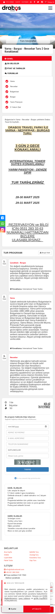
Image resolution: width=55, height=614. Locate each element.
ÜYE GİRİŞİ (10, 2)
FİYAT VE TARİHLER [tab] (16, 68)
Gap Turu (33, 560)
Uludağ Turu (34, 555)
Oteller (6, 555)
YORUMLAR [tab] (12, 73)
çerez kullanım (24, 598)
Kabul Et (37, 609)
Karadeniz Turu (35, 558)
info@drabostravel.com (15, 569)
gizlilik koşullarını (40, 598)
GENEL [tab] (9, 59)
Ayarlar (13, 609)
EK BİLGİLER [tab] (13, 63)
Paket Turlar (8, 560)
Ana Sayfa (8, 552)
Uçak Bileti (8, 558)
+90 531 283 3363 (12, 572)
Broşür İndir (45, 253)
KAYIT (18, 2)
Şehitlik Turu (34, 552)
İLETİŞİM (25, 2)
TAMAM (27, 469)
